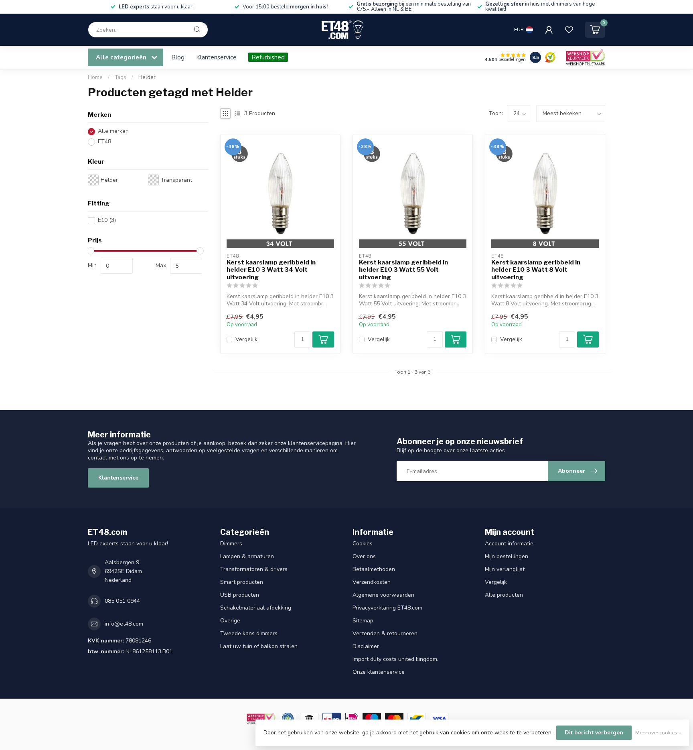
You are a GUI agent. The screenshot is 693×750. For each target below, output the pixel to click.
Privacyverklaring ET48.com (387, 608)
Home (95, 77)
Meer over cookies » (658, 732)
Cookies (363, 543)
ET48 (104, 142)
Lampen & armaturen (247, 556)
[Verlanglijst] (569, 30)
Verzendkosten (372, 582)
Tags (120, 77)
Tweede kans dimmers (249, 633)
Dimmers (231, 543)
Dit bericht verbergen (594, 732)
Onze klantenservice (379, 672)
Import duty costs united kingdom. (395, 659)
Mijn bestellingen (506, 556)
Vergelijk (246, 339)
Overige (230, 620)
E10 (107, 220)
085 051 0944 (122, 601)
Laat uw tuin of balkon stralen (259, 646)
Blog (177, 57)
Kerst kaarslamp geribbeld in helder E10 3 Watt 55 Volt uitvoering (403, 270)
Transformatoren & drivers (254, 569)
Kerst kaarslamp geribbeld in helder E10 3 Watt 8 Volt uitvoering (535, 270)
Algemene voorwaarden (383, 595)
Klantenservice (216, 57)
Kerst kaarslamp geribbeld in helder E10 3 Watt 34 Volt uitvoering (271, 270)
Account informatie (509, 543)
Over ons (364, 556)
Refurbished (268, 57)
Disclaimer (366, 646)
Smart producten (241, 582)
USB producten (239, 595)
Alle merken (113, 131)
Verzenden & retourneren (385, 633)
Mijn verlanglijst (505, 569)
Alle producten (504, 595)
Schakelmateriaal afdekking (255, 608)
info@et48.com (124, 624)
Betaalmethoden (374, 569)
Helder (147, 77)
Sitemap (363, 620)
